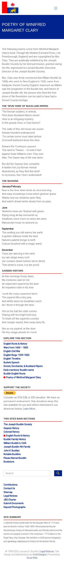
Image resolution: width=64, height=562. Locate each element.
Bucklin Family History (15, 439)
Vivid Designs (39, 554)
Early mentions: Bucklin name (19, 370)
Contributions (11, 484)
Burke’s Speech (11, 362)
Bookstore (9, 461)
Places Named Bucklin (15, 458)
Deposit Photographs (14, 507)
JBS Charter (10, 499)
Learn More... (29, 408)
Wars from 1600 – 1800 (16, 347)
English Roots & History (15, 343)
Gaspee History (11, 428)
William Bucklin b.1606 (15, 443)
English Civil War (12, 351)
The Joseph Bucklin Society (18, 424)
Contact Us (9, 488)
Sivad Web (32, 558)
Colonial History (12, 431)
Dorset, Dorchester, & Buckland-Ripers (23, 366)
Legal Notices (10, 495)
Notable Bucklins (12, 454)
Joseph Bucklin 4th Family (17, 446)
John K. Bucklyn (12, 450)
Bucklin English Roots (14, 373)
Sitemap (8, 492)
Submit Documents (14, 503)
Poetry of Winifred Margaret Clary (23, 377)
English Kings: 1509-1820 (16, 355)
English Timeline (12, 358)
